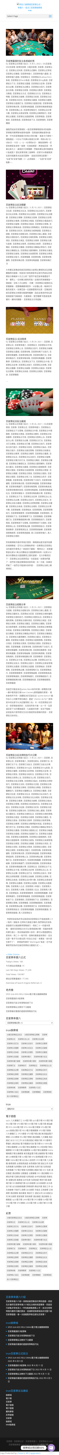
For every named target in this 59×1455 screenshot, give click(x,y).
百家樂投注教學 (36, 90)
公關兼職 (32, 1173)
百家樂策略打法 (32, 669)
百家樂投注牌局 (19, 787)
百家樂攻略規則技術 (14, 490)
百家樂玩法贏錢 (12, 666)
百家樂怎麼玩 (33, 761)
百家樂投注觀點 (38, 623)
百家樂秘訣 (26, 509)
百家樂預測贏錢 (41, 909)
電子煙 (9, 1398)
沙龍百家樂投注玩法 (14, 1035)
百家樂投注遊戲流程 (33, 103)
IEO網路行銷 (42, 1444)
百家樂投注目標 (44, 217)
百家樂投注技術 (25, 447)
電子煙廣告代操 (27, 1143)
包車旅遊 (47, 1166)
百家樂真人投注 (13, 1092)
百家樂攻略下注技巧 (39, 351)
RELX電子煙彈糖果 (30, 1130)
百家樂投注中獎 (31, 430)
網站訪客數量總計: (14, 978)
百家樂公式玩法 (27, 1048)
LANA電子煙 (28, 1199)
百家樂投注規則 (13, 1083)
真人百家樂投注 (25, 912)
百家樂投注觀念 (23, 623)
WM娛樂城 (10, 1424)
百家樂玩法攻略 (40, 364)
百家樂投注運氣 (45, 250)
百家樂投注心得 (29, 777)
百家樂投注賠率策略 (27, 626)
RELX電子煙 (11, 1123)
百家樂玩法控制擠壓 (31, 503)
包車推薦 (10, 1166)
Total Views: (11, 974)
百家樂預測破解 (36, 529)
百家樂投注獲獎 (41, 453)
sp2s (8, 1120)
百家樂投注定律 (38, 83)
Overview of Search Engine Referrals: (23, 983)
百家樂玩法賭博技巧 (38, 113)
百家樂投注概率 (12, 453)
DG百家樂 (47, 63)
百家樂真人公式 (17, 886)
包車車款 (30, 1166)
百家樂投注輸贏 (45, 830)
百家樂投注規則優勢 (43, 613)
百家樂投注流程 (32, 784)
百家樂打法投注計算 (41, 764)
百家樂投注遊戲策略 (34, 640)
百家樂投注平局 (44, 345)
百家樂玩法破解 (23, 368)
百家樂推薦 (25, 257)
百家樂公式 (22, 427)
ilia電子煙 (42, 1123)
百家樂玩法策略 (41, 876)
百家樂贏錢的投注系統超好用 (20, 60)
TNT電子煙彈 (20, 1170)
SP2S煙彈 (22, 1133)
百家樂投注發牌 (30, 217)
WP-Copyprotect (33, 1453)
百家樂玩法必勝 (12, 499)
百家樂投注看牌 (12, 220)
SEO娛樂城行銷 (19, 1183)
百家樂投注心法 (45, 1065)
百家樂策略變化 (27, 676)
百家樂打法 (45, 761)
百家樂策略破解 (30, 673)
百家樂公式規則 (27, 1052)
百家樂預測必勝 (23, 526)
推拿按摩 (12, 1163)
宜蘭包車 (12, 1180)
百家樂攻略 (47, 103)
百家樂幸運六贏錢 (40, 73)
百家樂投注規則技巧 (14, 617)
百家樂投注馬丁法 (24, 476)
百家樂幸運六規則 (29, 1061)
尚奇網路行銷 (34, 1163)
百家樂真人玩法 (32, 889)
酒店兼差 (22, 1193)
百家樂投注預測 (25, 473)
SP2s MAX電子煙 (15, 1127)
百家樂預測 (47, 1092)
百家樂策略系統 (44, 673)
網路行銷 (38, 1140)
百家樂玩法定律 (30, 496)
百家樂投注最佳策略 (25, 450)
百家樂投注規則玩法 (33, 617)
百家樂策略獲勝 (32, 513)
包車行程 (39, 1166)
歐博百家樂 (21, 67)
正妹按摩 (44, 1189)
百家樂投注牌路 (34, 787)
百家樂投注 (25, 77)
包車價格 (18, 1166)
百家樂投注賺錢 (17, 247)
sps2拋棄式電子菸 (14, 1130)
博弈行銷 (43, 1180)
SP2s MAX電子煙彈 (32, 1127)
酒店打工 (30, 1193)
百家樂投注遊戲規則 (38, 836)
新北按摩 (12, 1196)
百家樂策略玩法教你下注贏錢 (18, 1007)
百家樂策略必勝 (17, 669)
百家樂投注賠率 (19, 243)
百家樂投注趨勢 (44, 100)
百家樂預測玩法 (21, 529)
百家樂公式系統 (13, 1052)
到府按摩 (29, 1196)
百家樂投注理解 (15, 217)
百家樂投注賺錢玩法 (17, 463)
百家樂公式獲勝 (13, 1048)
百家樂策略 (37, 509)
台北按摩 (30, 1189)
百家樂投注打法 (36, 440)
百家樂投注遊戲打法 (14, 103)
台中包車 (27, 1180)
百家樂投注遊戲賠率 (38, 467)
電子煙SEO (39, 1143)
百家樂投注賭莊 (33, 460)
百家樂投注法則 (17, 784)
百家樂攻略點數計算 (34, 493)
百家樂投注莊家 (27, 613)
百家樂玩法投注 (41, 499)
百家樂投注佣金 (17, 434)
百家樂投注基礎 (23, 83)
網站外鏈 (10, 1176)
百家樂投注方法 (34, 93)
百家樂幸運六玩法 (40, 1057)
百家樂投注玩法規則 (27, 214)
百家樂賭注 (45, 899)
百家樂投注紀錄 (17, 807)
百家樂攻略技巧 (30, 110)
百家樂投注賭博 (12, 823)
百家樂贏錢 (11, 683)
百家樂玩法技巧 (27, 499)
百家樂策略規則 (12, 676)
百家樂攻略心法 (15, 110)
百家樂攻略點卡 (17, 493)
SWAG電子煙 (16, 1160)
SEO (44, 1170)
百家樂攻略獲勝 (38, 358)
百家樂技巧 (22, 1065)
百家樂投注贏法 (34, 636)
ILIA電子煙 (27, 1120)
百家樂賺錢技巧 (41, 676)
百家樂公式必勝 (38, 1039)
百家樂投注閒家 (45, 253)
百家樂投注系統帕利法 (30, 804)
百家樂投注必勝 (21, 440)
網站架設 (16, 1143)
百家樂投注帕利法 (26, 774)
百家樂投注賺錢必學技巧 (36, 247)
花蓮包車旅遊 (20, 1176)
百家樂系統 (15, 119)
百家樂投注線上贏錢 (38, 234)
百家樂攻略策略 (30, 486)
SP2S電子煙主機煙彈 (21, 1150)
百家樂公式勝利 (30, 70)
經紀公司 (44, 1163)
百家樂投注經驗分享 (16, 604)
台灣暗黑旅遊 (22, 1163)
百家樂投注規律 (32, 240)
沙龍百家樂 (32, 67)
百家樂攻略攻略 (23, 358)
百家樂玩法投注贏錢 (16, 421)
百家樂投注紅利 (15, 100)
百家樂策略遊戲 (38, 896)
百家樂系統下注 (28, 119)
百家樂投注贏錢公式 (29, 830)
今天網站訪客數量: (14, 965)
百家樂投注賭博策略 (21, 630)
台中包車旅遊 (40, 1176)
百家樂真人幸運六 (33, 886)
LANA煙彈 (14, 1137)
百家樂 (40, 67)
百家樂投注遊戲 (17, 640)
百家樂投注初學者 (26, 771)
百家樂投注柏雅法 (42, 450)
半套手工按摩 (20, 1189)
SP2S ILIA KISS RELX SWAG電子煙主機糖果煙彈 (26, 994)
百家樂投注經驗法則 (19, 234)
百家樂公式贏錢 (41, 1052)
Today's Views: (13, 961)
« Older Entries (13, 954)
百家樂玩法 (15, 361)
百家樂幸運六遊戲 (45, 1061)
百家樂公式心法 (24, 1039)
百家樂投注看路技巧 (43, 220)
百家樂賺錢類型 (43, 679)
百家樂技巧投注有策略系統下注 (19, 1002)
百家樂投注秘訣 (27, 224)
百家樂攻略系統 (44, 486)
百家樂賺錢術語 (29, 679)
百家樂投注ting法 (24, 767)
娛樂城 (19, 1180)
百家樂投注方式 (19, 93)
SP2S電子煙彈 (45, 1130)
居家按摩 (20, 1196)
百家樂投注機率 (27, 453)
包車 (51, 1163)
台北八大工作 (16, 1140)
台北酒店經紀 (28, 1140)
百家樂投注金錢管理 (29, 253)
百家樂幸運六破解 (13, 1061)
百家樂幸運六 (26, 73)
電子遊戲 (10, 1405)
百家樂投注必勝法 (22, 86)
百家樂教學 (38, 656)
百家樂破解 (15, 509)
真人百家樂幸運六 (39, 532)
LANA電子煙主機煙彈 (27, 1147)
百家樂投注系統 (32, 96)
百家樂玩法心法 (44, 496)
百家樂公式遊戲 (13, 1057)
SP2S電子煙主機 (34, 1133)
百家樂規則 (41, 119)
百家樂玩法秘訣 (38, 368)
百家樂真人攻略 (17, 889)
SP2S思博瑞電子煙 (39, 1156)
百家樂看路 (40, 116)
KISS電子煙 (48, 1120)
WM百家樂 (10, 67)
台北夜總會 (31, 1183)
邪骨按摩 (30, 1186)
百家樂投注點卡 (12, 257)
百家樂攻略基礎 (27, 106)
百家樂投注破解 (17, 96)
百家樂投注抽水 (40, 447)
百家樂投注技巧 (38, 86)
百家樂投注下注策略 (14, 430)
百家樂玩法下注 (28, 361)
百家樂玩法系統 (21, 371)
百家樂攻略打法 (40, 355)
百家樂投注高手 (40, 476)
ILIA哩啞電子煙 (14, 1156)
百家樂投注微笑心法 (14, 348)
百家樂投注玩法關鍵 (16, 204)
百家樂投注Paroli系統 (20, 80)
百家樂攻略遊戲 (31, 490)
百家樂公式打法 (13, 1043)
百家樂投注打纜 (23, 443)
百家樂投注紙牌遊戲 (32, 230)
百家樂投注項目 (41, 843)
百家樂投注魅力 (23, 850)
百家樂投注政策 (21, 90)
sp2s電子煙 (37, 1120)
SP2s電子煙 (46, 1127)
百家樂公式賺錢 (12, 73)
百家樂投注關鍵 (27, 843)
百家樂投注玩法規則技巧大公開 (21, 755)
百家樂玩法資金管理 (19, 113)
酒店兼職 (36, 1137)
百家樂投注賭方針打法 (15, 460)
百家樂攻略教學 (40, 650)
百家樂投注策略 (41, 224)
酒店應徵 (16, 1173)
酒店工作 (46, 1186)
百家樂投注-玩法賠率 (16, 338)
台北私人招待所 (29, 1160)
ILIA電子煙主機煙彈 (39, 1150)
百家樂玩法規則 (36, 371)
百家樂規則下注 (32, 899)
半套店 (37, 1189)
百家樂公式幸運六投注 (18, 63)
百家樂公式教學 (41, 1043)
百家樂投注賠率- (34, 243)
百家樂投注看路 (27, 220)
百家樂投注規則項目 (23, 620)
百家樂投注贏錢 (30, 100)
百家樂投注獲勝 (27, 1074)
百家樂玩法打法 (44, 659)
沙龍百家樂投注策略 (32, 1035)
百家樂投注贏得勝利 (29, 250)
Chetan (20, 1453)
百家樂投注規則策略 (29, 237)
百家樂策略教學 (17, 513)
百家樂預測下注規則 (38, 522)
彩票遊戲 (10, 1414)
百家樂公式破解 (41, 1048)
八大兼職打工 (16, 1120)
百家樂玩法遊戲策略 (25, 116)
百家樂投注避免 (12, 253)
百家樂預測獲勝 (27, 909)
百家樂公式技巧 (27, 1043)
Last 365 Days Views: (15, 970)
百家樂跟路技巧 (38, 519)
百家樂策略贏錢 (23, 896)
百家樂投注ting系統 (39, 80)
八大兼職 (44, 1137)
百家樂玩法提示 (25, 364)
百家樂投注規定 (17, 240)
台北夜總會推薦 (19, 1186)
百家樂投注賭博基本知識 (31, 823)
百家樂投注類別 (40, 473)
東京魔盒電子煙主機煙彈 (34, 1153)
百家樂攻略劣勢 (12, 106)
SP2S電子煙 (22, 1123)
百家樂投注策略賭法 (31, 227)
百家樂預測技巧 (44, 906)
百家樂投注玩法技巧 (36, 210)
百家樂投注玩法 (19, 210)
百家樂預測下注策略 (19, 522)
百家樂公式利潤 (15, 70)
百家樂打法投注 (25, 764)
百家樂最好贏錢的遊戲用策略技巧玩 (21, 1011)
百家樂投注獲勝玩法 (23, 790)
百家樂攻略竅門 (15, 486)
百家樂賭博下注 (25, 516)
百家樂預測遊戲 (23, 532)
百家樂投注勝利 (32, 434)
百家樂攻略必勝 (36, 856)
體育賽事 (10, 1411)
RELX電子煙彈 (26, 1137)
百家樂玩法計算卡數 (27, 879)
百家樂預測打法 (30, 906)
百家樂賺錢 (14, 374)
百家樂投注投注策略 (14, 781)
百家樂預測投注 (38, 526)
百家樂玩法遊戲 (27, 666)
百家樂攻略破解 (23, 653)
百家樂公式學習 (44, 70)
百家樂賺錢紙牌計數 (21, 519)
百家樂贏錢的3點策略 (15, 998)
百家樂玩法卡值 (43, 361)
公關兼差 (24, 1173)
